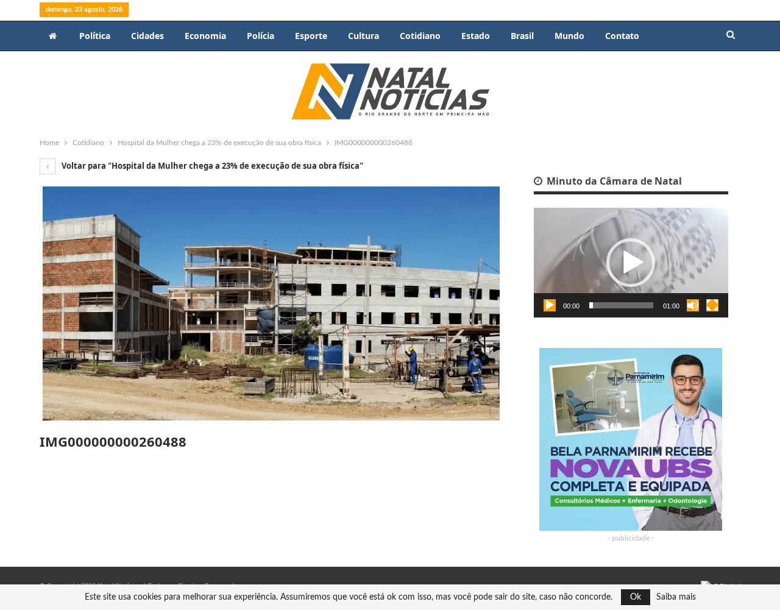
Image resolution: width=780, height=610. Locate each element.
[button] (630, 262)
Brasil (522, 35)
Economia (205, 35)
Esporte (311, 35)
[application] (631, 262)
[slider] (621, 305)
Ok (635, 597)
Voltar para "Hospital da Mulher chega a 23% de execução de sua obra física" (211, 165)
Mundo (569, 35)
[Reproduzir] (550, 305)
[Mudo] (693, 305)
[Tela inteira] (712, 305)
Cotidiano (420, 35)
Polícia (260, 35)
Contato (622, 35)
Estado (475, 35)
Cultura (363, 35)
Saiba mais (676, 597)
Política (94, 35)
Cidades (147, 35)
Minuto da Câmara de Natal (613, 181)
